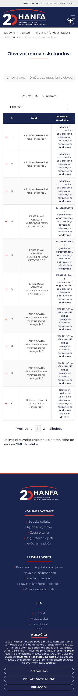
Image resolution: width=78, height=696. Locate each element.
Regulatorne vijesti (39, 538)
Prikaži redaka (39, 96)
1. (12, 137)
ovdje (70, 650)
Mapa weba (39, 618)
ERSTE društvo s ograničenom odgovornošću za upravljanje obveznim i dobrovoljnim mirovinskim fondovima (64, 221)
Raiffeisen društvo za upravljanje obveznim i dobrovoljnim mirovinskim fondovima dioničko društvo (65, 403)
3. (12, 191)
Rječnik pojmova (39, 527)
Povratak (17, 77)
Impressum (39, 624)
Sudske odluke (39, 521)
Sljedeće (55, 428)
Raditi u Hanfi (67, 3)
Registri (25, 32)
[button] (5, 118)
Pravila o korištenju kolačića (39, 584)
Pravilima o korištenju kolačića (35, 656)
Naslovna (9, 32)
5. (12, 255)
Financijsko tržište (33, 3)
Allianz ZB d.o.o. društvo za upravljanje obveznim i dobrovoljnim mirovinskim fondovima (65, 137)
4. (12, 221)
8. (12, 346)
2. (12, 164)
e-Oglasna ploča (39, 543)
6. (12, 288)
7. (12, 319)
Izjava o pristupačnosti (39, 573)
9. (12, 373)
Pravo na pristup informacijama (39, 567)
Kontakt (39, 613)
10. (12, 403)
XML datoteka (27, 444)
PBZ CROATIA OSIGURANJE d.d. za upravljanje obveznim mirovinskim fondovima (65, 319)
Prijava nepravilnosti (39, 589)
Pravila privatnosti (39, 578)
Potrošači (52, 3)
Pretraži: (16, 107)
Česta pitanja (39, 532)
